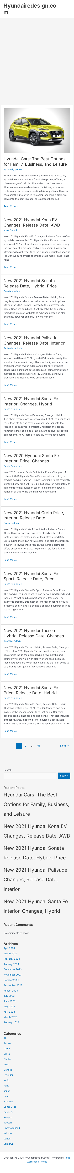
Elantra (7, 1059)
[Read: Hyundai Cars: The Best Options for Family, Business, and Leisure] (37, 130)
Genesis (8, 1069)
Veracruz (8, 1143)
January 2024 (11, 964)
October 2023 (11, 980)
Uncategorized (12, 1128)
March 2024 (10, 953)
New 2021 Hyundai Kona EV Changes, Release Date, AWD (32, 222)
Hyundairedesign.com (29, 8)
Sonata (8, 291)
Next (64, 745)
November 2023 (13, 974)
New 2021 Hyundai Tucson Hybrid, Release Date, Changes (34, 633)
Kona (6, 230)
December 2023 (13, 969)
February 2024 (12, 958)
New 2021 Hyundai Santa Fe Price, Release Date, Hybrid (31, 690)
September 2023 (13, 985)
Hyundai (8, 169)
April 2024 (9, 948)
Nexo (6, 1096)
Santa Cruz (10, 1106)
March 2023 (10, 1017)
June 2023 (9, 1001)
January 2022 (11, 1022)
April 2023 (9, 1011)
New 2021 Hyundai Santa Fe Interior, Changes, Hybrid (31, 401)
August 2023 (11, 990)
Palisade (8, 348)
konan (7, 1091)
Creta (7, 523)
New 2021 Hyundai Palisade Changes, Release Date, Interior (34, 340)
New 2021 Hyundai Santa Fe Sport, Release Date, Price (31, 576)
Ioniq (6, 1080)
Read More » (11, 206)
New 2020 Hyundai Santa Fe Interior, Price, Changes (31, 458)
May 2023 (9, 1006)
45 (5, 1038)
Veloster (8, 1133)
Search (8, 770)
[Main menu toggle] (67, 9)
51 (38, 745)
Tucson (8, 641)
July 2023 (9, 995)
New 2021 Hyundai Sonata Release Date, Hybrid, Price (30, 283)
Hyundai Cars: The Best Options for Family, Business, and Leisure (35, 161)
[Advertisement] (37, 57)
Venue (7, 1138)
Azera (7, 1048)
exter (6, 1064)
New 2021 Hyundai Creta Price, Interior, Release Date (34, 515)
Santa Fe (8, 409)
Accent (8, 1043)
